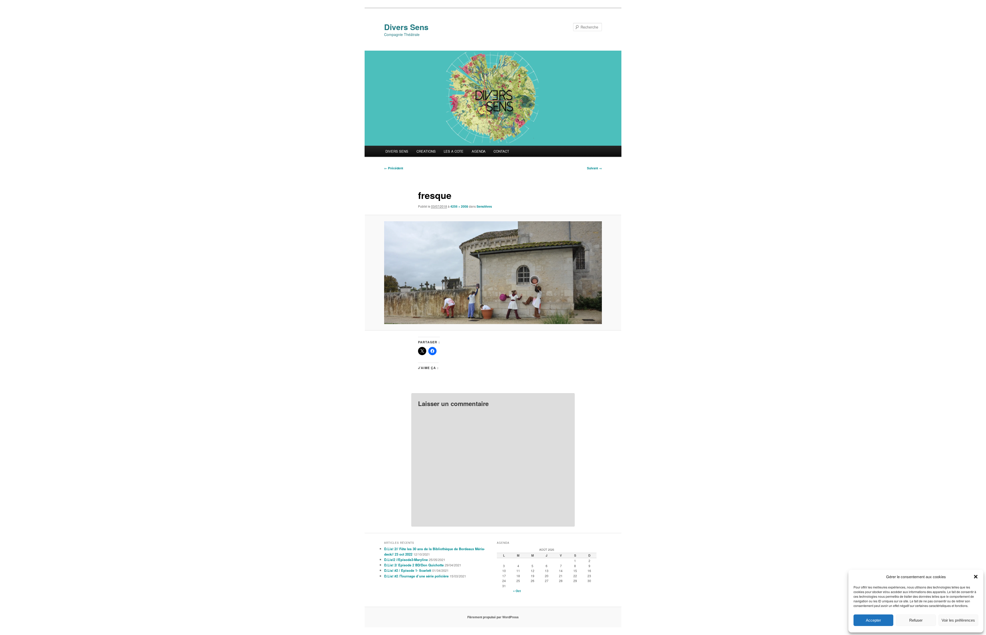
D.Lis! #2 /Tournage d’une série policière (416, 576)
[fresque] (493, 272)
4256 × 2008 (459, 206)
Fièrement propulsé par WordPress (493, 617)
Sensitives (484, 206)
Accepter (873, 620)
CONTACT (501, 151)
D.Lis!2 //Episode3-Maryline (406, 559)
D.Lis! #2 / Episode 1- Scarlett (407, 570)
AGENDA (479, 151)
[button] (975, 576)
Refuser (916, 620)
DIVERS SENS (396, 151)
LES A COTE (453, 151)
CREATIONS (426, 151)
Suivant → (594, 168)
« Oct (517, 590)
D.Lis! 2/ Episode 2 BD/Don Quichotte (414, 565)
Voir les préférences (958, 620)
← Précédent (393, 168)
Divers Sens (406, 26)
